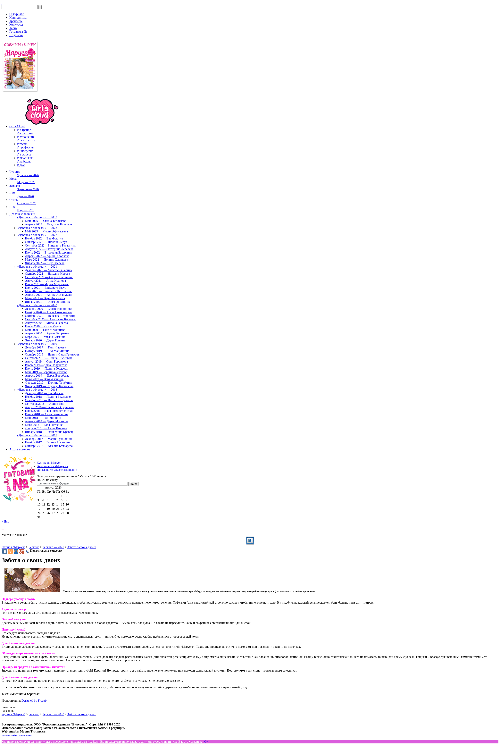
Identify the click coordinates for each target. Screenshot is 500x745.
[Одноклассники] (10, 551)
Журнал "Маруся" (13, 547)
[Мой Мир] (16, 551)
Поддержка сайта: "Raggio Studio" (17, 735)
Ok (206, 741)
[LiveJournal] (27, 551)
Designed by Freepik (34, 700)
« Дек (5, 521)
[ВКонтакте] (4, 551)
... (3, 528)
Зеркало (34, 547)
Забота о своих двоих (81, 547)
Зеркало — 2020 (53, 547)
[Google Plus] (21, 551)
